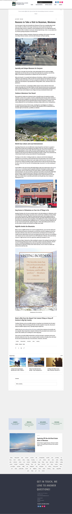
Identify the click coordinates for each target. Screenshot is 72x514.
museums (37, 341)
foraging (28, 459)
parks (40, 459)
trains (48, 464)
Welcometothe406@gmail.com (43, 495)
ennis (27, 466)
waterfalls (47, 457)
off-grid (16, 468)
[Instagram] (62, 2)
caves (61, 466)
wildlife (23, 466)
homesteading (34, 462)
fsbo (30, 468)
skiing (32, 464)
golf (35, 470)
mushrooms (15, 462)
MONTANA (18, 3)
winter (49, 459)
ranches (57, 459)
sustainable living (41, 457)
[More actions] (56, 19)
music (24, 462)
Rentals (38, 499)
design (39, 464)
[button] (61, 9)
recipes (53, 468)
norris (12, 468)
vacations (56, 464)
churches (26, 468)
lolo (45, 466)
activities (17, 341)
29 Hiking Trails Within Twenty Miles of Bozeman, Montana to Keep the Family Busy (53, 369)
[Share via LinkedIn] (21, 348)
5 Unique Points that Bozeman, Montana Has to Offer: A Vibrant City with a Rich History (17, 369)
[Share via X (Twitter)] (18, 348)
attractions (29, 341)
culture (53, 459)
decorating (27, 464)
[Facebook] (56, 2)
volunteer (61, 464)
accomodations (21, 464)
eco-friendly (57, 457)
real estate (26, 457)
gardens (44, 468)
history (10, 459)
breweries (28, 462)
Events (24, 344)
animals (20, 462)
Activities (16, 344)
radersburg (49, 468)
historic (15, 459)
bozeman (43, 470)
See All (61, 355)
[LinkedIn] (58, 2)
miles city (49, 466)
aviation (39, 468)
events (34, 341)
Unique (52, 464)
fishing (43, 462)
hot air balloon (12, 466)
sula (35, 464)
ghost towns (52, 462)
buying (39, 462)
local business (41, 466)
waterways (18, 466)
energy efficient (58, 468)
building (61, 459)
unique (47, 462)
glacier (28, 470)
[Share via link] (24, 348)
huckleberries (32, 466)
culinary (23, 459)
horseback (15, 464)
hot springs (33, 459)
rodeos (10, 462)
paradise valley (21, 468)
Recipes (32, 470)
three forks (43, 464)
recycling (61, 462)
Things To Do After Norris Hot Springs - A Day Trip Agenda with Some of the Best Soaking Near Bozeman (35, 369)
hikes (36, 457)
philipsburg (34, 468)
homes (22, 457)
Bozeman (20, 344)
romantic (11, 464)
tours (61, 457)
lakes (36, 466)
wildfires (57, 462)
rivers (39, 470)
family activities (23, 341)
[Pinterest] (60, 2)
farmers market (55, 466)
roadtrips (19, 459)
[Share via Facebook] (15, 348)
